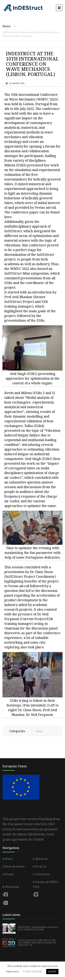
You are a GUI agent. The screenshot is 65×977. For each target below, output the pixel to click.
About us (41, 859)
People (9, 874)
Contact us (42, 874)
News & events (15, 866)
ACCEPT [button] (52, 971)
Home (6, 26)
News (39, 731)
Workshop (12, 887)
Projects (40, 866)
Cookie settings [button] (32, 971)
